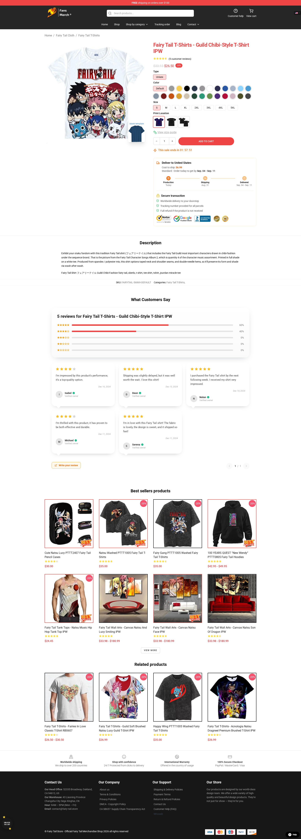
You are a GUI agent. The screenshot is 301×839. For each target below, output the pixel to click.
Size (155, 102)
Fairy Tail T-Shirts (89, 35)
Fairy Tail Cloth (65, 35)
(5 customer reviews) (180, 58)
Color (156, 82)
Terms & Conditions (110, 794)
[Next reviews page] (246, 466)
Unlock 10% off (7, 823)
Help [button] (295, 834)
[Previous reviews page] (229, 466)
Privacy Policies (108, 799)
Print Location (161, 113)
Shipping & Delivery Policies (168, 789)
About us (104, 789)
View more (150, 650)
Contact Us (160, 804)
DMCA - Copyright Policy (113, 804)
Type (156, 71)
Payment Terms (162, 794)
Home (48, 35)
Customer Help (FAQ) (165, 809)
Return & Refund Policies (167, 799)
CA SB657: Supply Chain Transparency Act (122, 809)
